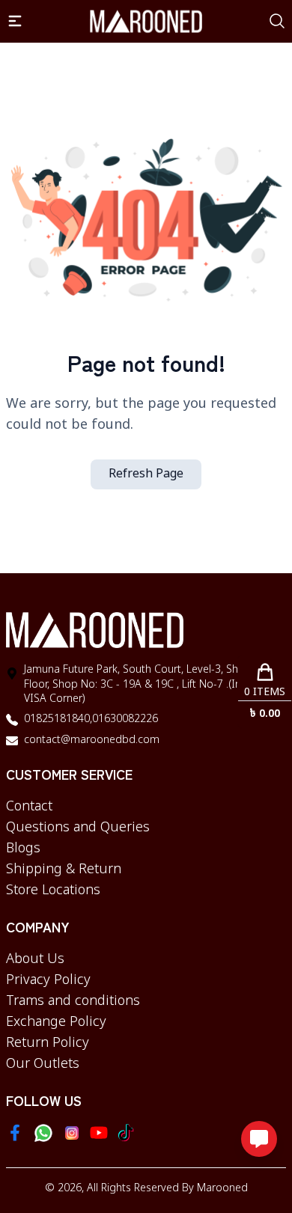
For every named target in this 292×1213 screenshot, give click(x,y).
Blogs (23, 849)
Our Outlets (42, 1064)
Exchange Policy (56, 1022)
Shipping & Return (63, 870)
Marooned (222, 1189)
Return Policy (47, 1043)
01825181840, (58, 719)
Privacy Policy (48, 980)
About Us (35, 959)
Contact (29, 807)
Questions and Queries (78, 828)
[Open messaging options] (259, 1139)
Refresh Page (146, 474)
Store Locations (53, 890)
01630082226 (125, 719)
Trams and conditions (73, 1001)
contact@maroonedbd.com (91, 740)
